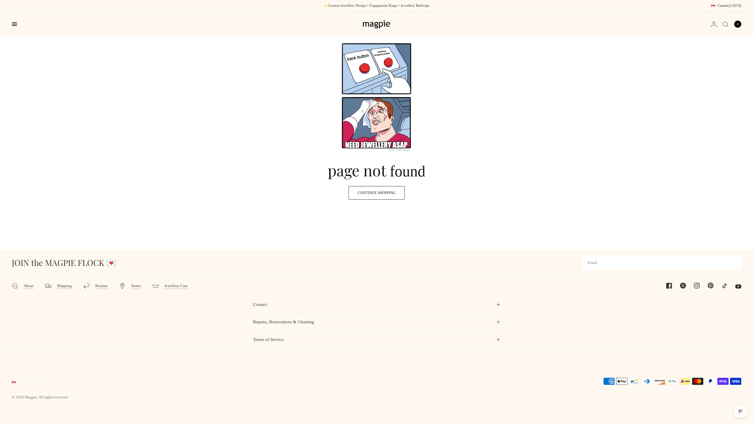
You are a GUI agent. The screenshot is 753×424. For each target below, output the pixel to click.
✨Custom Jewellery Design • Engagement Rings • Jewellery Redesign (376, 5)
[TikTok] (720, 285)
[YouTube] (734, 286)
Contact (260, 304)
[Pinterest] (707, 285)
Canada (729, 6)
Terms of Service (268, 339)
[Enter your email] (735, 263)
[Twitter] (679, 285)
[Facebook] (665, 285)
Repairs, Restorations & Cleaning (283, 321)
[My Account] (714, 24)
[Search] (725, 24)
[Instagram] (693, 285)
